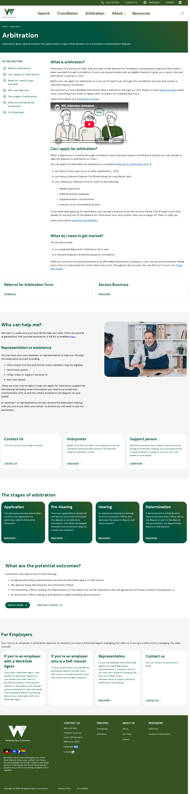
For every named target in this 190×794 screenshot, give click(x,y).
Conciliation (67, 13)
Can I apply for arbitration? (23, 74)
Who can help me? (18, 90)
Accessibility (82, 788)
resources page (168, 90)
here (72, 336)
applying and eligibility (85, 220)
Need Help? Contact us (49, 605)
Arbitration (94, 13)
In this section (12, 61)
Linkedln (67, 752)
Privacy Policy (64, 788)
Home (5, 26)
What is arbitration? (19, 68)
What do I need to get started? (21, 82)
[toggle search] (182, 13)
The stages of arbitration (22, 96)
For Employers (16, 112)
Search (44, 13)
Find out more (15, 605)
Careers (125, 739)
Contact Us (131, 2)
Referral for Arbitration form (132, 164)
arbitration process (88, 99)
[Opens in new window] (180, 2)
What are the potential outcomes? (21, 104)
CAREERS (170, 2)
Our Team (126, 734)
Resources (141, 13)
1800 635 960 (112, 2)
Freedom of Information (160, 734)
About (117, 13)
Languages (154, 2)
